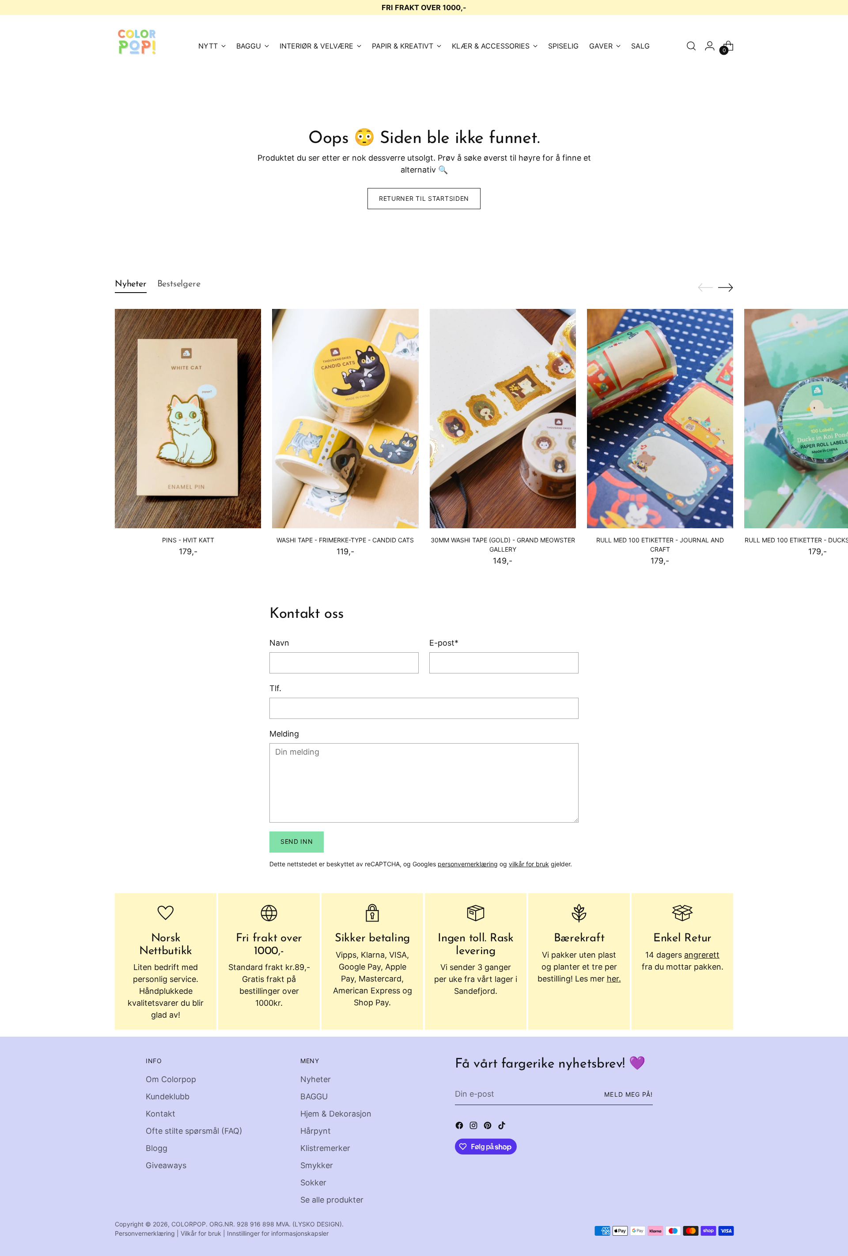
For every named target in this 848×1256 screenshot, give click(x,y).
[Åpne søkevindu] (691, 46)
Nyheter (315, 1079)
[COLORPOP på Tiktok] (502, 1127)
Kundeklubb (167, 1096)
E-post (443, 642)
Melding (284, 733)
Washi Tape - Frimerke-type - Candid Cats (345, 540)
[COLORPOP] (137, 46)
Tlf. (275, 688)
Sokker (313, 1182)
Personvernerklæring (145, 1233)
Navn (279, 642)
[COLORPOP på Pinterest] (488, 1127)
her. (614, 978)
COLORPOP (188, 1224)
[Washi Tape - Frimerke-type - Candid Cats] (345, 418)
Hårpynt (315, 1131)
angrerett (701, 954)
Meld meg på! (628, 1094)
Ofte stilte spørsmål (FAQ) (194, 1131)
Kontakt (160, 1113)
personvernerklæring (468, 864)
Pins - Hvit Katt (188, 540)
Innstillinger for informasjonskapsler (278, 1233)
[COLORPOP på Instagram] (474, 1127)
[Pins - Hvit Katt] (188, 418)
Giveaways (166, 1165)
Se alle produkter (331, 1199)
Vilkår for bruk (201, 1233)
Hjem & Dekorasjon (335, 1113)
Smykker (316, 1165)
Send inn (296, 841)
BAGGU (314, 1096)
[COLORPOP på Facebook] (460, 1127)
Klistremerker (325, 1148)
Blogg (156, 1148)
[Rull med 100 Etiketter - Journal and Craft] (660, 418)
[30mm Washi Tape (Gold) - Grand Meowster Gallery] (503, 418)
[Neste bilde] (725, 287)
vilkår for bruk (529, 864)
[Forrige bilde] (705, 287)
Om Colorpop (171, 1079)
